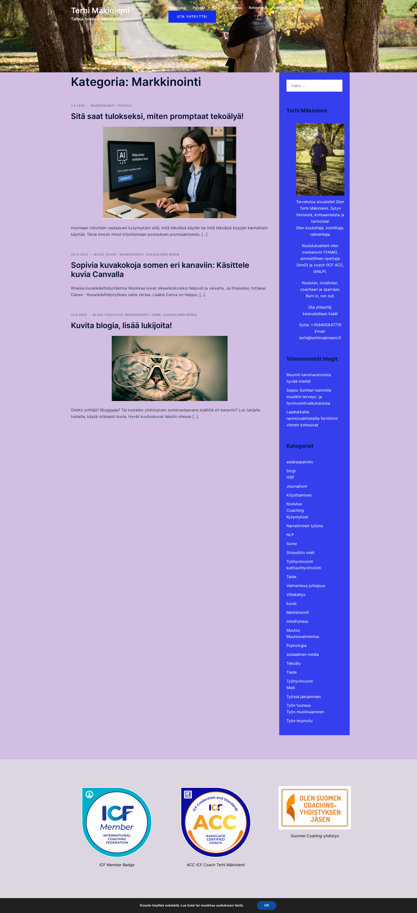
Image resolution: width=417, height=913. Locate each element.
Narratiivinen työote (304, 525)
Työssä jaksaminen (303, 696)
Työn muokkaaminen (305, 711)
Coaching (295, 510)
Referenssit (258, 8)
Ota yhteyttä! (284, 8)
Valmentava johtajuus (305, 585)
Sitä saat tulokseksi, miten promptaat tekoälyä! (157, 116)
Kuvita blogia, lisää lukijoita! (121, 325)
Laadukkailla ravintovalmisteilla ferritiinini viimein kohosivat (312, 418)
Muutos (293, 630)
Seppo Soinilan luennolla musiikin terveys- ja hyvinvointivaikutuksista (308, 397)
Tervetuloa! (177, 8)
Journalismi (296, 486)
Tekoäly (124, 105)
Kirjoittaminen (299, 495)
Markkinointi (103, 105)
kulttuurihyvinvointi (303, 567)
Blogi (216, 8)
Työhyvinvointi (299, 561)
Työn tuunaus (298, 705)
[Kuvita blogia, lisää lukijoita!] (170, 368)
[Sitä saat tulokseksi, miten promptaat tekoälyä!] (169, 172)
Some (156, 315)
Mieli (290, 687)
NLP (290, 534)
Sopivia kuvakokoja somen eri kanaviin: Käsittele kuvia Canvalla (160, 269)
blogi (99, 254)
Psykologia (296, 645)
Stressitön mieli (300, 552)
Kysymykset (297, 516)
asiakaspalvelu (299, 461)
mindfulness (297, 621)
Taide (291, 576)
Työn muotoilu (299, 720)
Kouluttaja (234, 8)
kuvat (111, 254)
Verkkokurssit (312, 8)
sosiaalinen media (163, 254)
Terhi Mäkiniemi (100, 10)
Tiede (291, 672)
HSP (290, 477)
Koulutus (114, 315)
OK (266, 905)
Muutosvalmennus (302, 636)
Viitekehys (295, 594)
